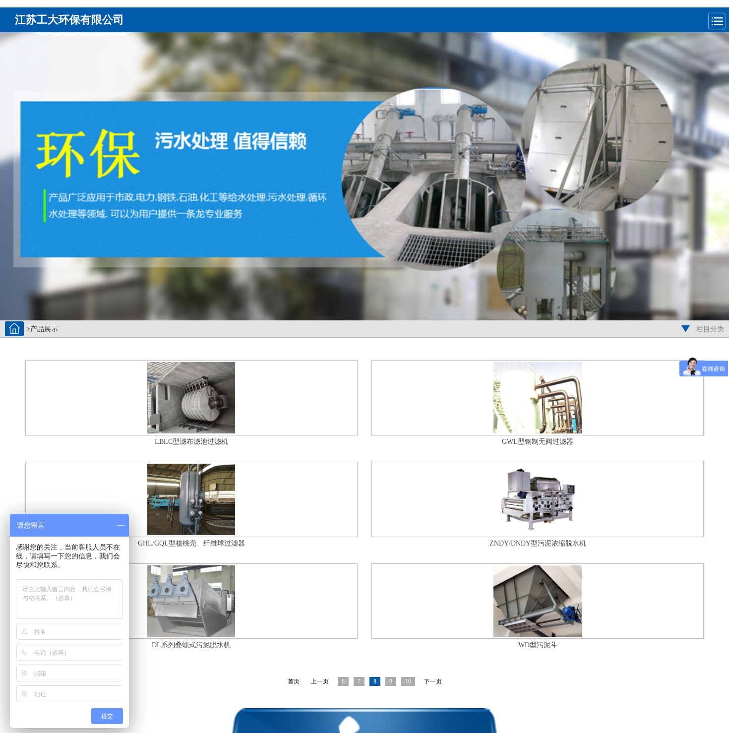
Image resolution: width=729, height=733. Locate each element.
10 (408, 681)
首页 (294, 681)
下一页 (433, 681)
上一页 (320, 681)
